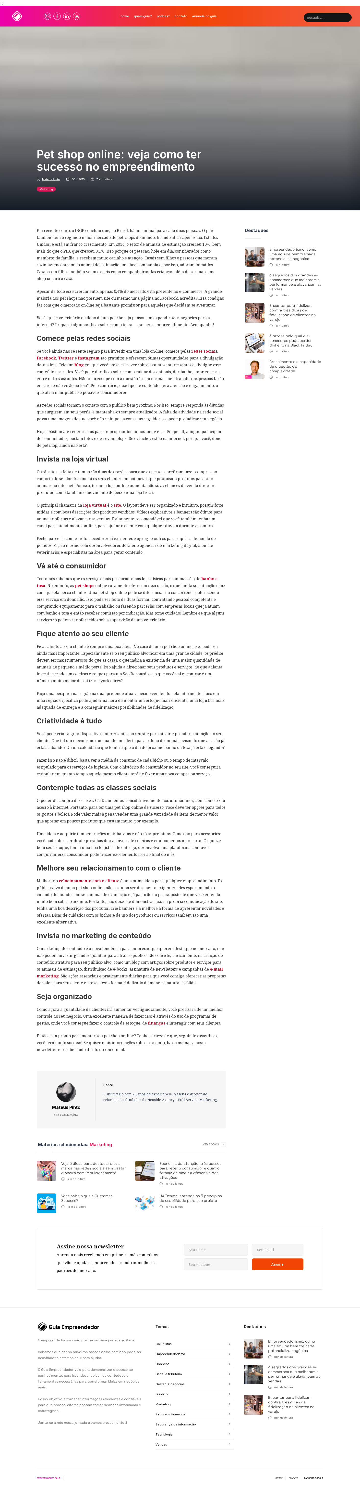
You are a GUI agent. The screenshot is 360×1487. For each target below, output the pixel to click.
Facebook (46, 358)
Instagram (89, 358)
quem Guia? (143, 16)
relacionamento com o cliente (89, 881)
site (117, 505)
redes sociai (203, 351)
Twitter (66, 358)
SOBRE (279, 1478)
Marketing (46, 189)
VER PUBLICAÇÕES (66, 1114)
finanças (156, 1023)
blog (79, 365)
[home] (17, 16)
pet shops (84, 585)
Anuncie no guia (204, 16)
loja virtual (94, 505)
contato (181, 16)
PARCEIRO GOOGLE (313, 1478)
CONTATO (293, 1478)
